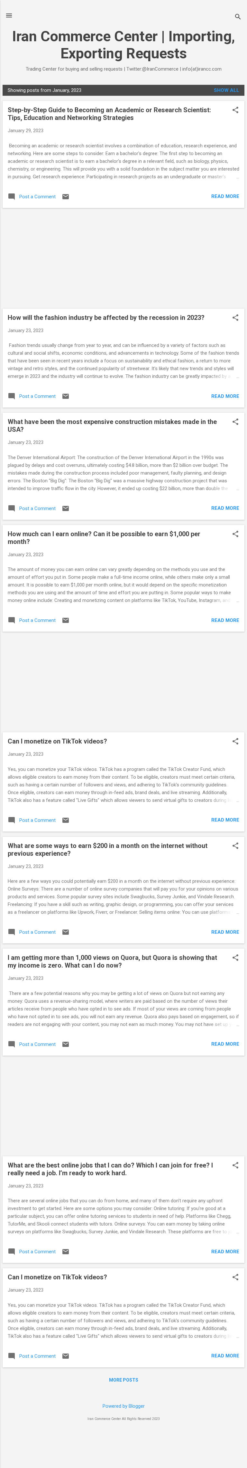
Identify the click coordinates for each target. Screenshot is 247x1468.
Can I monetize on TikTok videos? (57, 741)
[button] (235, 110)
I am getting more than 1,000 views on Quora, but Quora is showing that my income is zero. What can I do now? (112, 961)
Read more (225, 196)
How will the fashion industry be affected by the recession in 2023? (106, 317)
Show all (226, 90)
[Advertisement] (123, 258)
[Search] (238, 17)
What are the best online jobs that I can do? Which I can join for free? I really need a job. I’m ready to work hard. (110, 1169)
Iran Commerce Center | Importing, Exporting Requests (123, 45)
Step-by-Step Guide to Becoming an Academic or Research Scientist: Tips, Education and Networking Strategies (109, 114)
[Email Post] (65, 199)
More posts (123, 1380)
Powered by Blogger (124, 1406)
